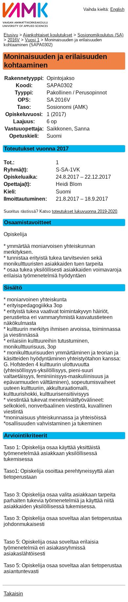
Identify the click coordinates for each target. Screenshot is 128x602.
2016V (14, 39)
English (117, 9)
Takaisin (13, 593)
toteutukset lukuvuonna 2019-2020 (84, 211)
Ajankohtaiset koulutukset (47, 34)
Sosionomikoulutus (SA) (100, 34)
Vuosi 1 (32, 39)
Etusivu (11, 34)
